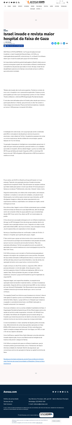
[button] (52, 43)
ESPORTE (20, 6)
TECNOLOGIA (64, 6)
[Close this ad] (70, 417)
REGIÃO (14, 6)
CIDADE (9, 6)
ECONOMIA (26, 6)
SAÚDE (51, 6)
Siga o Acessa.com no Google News (15, 45)
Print (67, 43)
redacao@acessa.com (41, 404)
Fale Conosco (8, 404)
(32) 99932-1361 (40, 401)
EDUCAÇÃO (32, 8)
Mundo (6, 31)
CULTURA (57, 6)
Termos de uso (8, 401)
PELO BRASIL (39, 6)
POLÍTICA (46, 6)
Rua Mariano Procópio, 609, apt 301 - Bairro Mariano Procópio (48, 399)
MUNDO (32, 6)
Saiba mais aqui (39, 422)
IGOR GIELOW (8, 42)
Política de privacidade (11, 399)
